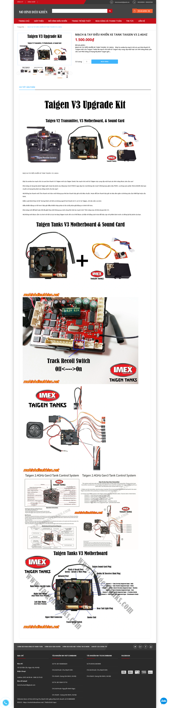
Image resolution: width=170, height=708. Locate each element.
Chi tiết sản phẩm (27, 87)
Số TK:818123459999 (94, 664)
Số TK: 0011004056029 (59, 664)
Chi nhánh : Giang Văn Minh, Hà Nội (64, 695)
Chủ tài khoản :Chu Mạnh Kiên (62, 670)
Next (70, 73)
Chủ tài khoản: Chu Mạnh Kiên (97, 670)
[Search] (107, 11)
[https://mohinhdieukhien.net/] (33, 12)
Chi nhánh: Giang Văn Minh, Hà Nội (64, 676)
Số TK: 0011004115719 (59, 682)
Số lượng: (78, 61)
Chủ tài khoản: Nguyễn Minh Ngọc (63, 689)
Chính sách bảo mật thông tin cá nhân (75, 646)
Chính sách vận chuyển (52, 646)
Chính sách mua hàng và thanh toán (30, 646)
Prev (18, 73)
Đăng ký (20, 2)
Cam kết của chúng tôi (99, 646)
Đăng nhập (31, 2)
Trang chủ (20, 27)
